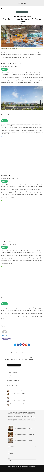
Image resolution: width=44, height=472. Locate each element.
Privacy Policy (18, 466)
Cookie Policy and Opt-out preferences (28, 466)
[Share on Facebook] (18, 344)
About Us (9, 451)
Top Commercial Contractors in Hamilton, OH (17, 393)
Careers (9, 458)
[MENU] (1, 8)
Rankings (9, 455)
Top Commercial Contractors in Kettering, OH (17, 400)
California (15, 16)
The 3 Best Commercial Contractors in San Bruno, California (18, 359)
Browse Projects (10, 448)
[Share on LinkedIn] (20, 344)
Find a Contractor (11, 446)
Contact (4, 69)
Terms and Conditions (11, 466)
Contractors (29, 16)
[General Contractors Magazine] (22, 4)
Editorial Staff (5, 335)
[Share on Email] (29, 344)
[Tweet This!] (15, 344)
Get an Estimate (10, 453)
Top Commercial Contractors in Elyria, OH (17, 390)
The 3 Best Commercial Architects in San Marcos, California (25, 352)
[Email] (10, 339)
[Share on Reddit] (26, 344)
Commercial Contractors (21, 16)
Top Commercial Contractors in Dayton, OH (10, 440)
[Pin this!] (23, 344)
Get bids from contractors (22, 11)
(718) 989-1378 (10, 460)
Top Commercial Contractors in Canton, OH (17, 403)
